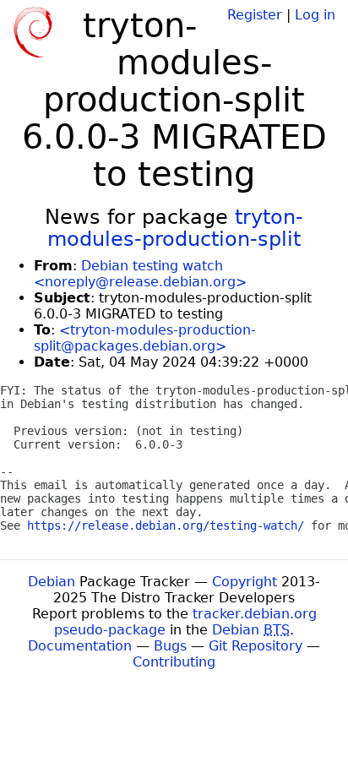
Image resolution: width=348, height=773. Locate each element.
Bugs (170, 646)
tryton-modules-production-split (175, 228)
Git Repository (255, 646)
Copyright (244, 582)
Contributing (174, 662)
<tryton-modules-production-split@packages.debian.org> (145, 338)
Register (254, 15)
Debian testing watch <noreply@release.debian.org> (140, 274)
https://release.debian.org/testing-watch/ (165, 525)
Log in (315, 15)
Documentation (80, 646)
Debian (51, 582)
